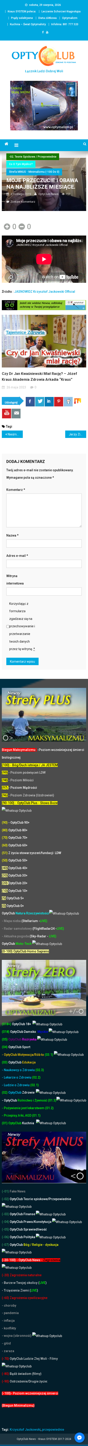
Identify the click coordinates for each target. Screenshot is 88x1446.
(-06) (5, 1237)
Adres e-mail (17, 556)
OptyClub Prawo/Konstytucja (30, 1222)
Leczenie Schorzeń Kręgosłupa (61, 11)
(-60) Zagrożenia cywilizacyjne (25, 1298)
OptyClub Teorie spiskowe (28, 1199)
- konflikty (9, 1328)
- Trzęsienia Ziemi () (20, 1290)
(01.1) (36, 1115)
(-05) (6, 1229)
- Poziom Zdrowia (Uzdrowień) (28, 795)
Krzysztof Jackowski (25, 1429)
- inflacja (8, 1320)
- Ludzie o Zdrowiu (16, 1085)
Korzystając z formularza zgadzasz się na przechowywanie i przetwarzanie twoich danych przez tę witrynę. (22, 626)
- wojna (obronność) (17, 1335)
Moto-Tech (17, 943)
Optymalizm (69, 18)
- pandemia (10, 1313)
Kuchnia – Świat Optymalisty (28, 24)
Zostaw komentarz (22, 201)
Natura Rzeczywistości (25, 913)
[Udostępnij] (30, 402)
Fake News (17, 1191)
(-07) (5, 1245)
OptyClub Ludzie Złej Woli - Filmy (33, 1358)
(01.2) (49, 1108)
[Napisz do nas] (16, 413)
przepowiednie (53, 1429)
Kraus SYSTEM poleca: (22, 11)
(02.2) (36, 1077)
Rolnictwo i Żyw (21, 1100)
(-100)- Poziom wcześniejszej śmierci (30, 1393)
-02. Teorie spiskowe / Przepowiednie (32, 156)
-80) (6, 1374)
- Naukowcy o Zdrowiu (18, 1070)
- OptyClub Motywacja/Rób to (23, 1054)
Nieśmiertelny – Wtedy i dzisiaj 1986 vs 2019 (15, 434)
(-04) (5, 1222)
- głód (6, 1343)
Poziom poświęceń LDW (28, 772)
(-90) (5, 1381)
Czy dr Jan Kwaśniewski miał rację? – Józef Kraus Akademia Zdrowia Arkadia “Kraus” (39, 377)
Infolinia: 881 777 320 (64, 24)
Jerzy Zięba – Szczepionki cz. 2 (77, 434)
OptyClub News (48, 194)
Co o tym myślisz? (21, 164)
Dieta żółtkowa (47, 18)
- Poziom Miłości (18, 780)
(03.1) (49, 1054)
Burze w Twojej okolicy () (25, 1283)
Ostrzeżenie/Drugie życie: (29, 1381)
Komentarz (15, 490)
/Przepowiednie (59, 1199)
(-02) (5, 1199)
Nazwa (12, 535)
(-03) (5, 1214)
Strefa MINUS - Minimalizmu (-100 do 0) (34, 171)
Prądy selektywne (22, 18)
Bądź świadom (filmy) (25, 1374)
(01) (5, 1123)
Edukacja (22, 1062)
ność (44, 1100)
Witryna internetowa (15, 579)
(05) (5, 1039)
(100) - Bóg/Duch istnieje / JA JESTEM (30, 765)
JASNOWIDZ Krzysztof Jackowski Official (44, 291)
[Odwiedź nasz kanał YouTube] (6, 413)
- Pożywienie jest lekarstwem (23, 1108)
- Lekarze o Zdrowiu (17, 1077)
